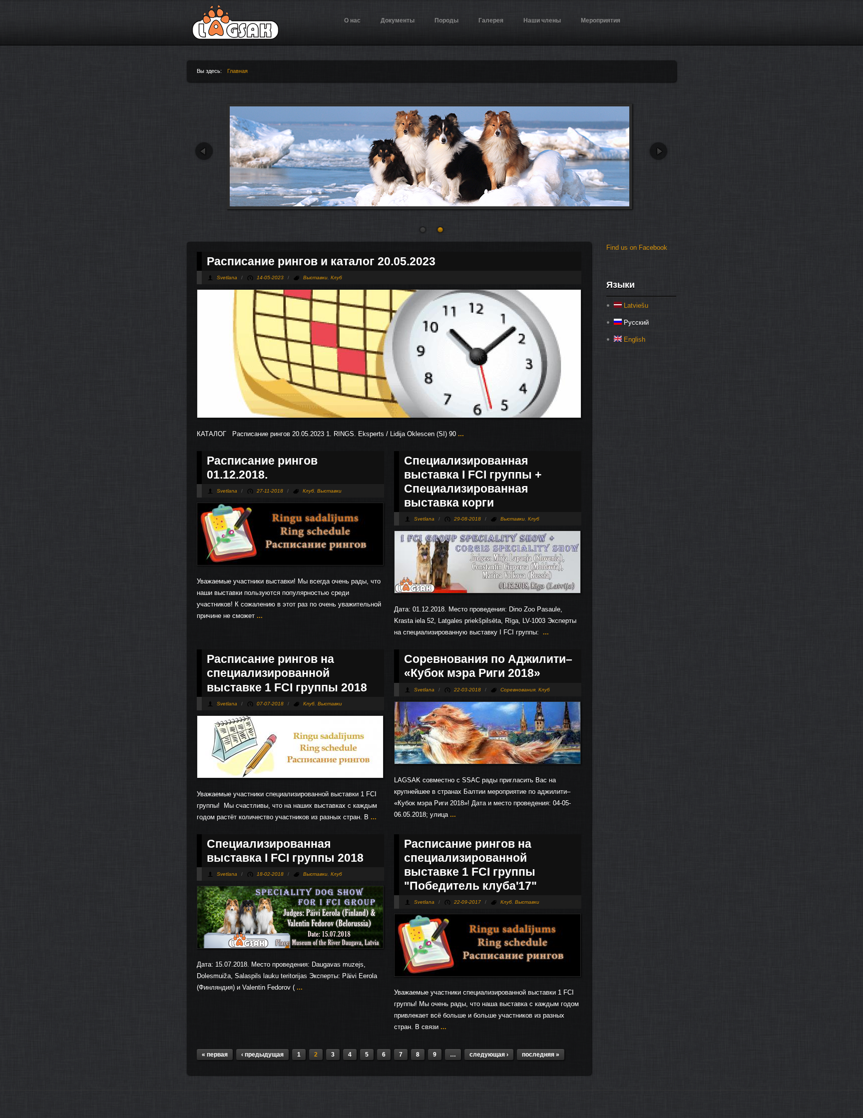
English (633, 339)
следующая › (488, 1054)
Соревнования (517, 689)
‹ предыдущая (262, 1054)
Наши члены (542, 20)
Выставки (315, 277)
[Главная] (235, 37)
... (460, 434)
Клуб (336, 277)
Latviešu (635, 305)
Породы (446, 20)
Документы (398, 20)
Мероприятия (600, 20)
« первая (215, 1054)
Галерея (490, 20)
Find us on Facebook (636, 247)
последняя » (540, 1054)
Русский (635, 322)
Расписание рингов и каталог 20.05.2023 (321, 261)
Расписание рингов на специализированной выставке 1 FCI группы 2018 (287, 672)
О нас (352, 20)
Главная (237, 71)
